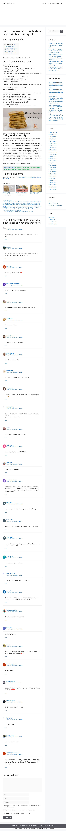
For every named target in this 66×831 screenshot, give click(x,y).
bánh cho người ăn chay (24, 201)
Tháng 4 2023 (52, 145)
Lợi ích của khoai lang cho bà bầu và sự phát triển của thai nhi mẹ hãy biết (56, 50)
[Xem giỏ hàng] (61, 3)
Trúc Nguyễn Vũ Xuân (12, 752)
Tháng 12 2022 (53, 152)
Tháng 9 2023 (52, 134)
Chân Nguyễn (10, 445)
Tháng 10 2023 (53, 132)
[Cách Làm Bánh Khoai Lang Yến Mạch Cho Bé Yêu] (36, 188)
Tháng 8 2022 (52, 156)
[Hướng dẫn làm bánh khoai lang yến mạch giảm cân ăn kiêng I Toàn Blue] (22, 188)
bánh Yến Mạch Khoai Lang (15, 206)
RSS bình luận (52, 221)
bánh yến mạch (27, 203)
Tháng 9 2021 (52, 174)
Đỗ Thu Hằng (52, 82)
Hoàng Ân (9, 591)
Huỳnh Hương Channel (55, 105)
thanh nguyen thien (11, 610)
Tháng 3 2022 (52, 163)
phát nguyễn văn (53, 96)
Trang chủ (44, 3)
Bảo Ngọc (9, 266)
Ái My (8, 427)
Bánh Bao (8, 502)
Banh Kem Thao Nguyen (12, 283)
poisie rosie (9, 370)
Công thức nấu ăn (8, 200)
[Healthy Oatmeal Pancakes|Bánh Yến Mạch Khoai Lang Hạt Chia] (9, 188)
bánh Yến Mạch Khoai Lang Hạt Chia (30, 206)
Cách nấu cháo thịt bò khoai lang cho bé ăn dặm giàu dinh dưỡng (56, 63)
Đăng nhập (51, 217)
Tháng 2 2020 (52, 187)
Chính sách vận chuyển (49, 828)
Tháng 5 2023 (52, 143)
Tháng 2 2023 (52, 150)
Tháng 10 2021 (52, 171)
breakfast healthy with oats (26, 207)
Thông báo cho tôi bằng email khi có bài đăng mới (17, 813)
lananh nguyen (10, 700)
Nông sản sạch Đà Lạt (54, 3)
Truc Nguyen (9, 556)
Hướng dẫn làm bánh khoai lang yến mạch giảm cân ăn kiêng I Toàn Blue (22, 194)
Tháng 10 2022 (53, 154)
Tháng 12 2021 (52, 169)
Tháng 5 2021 (52, 182)
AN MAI (8, 247)
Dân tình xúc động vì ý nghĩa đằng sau (12, 210)
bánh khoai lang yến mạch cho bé (16, 203)
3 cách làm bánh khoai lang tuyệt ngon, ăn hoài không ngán (56, 45)
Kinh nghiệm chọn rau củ (55, 205)
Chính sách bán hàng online (18, 828)
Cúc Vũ (8, 645)
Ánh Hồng (9, 462)
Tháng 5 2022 (52, 158)
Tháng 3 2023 (52, 147)
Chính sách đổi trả (40, 828)
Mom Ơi (8, 228)
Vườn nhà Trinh (9, 3)
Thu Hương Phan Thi (12, 664)
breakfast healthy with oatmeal (13, 207)
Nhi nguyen (9, 388)
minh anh (9, 627)
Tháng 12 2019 (52, 189)
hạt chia (33, 207)
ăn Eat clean (10, 201)
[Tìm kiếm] (61, 31)
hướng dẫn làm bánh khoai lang (18, 208)
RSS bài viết (52, 219)
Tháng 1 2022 (52, 167)
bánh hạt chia (33, 201)
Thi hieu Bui (9, 519)
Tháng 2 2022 (52, 165)
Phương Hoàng (10, 681)
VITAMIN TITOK (10, 573)
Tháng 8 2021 (52, 176)
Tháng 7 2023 (52, 139)
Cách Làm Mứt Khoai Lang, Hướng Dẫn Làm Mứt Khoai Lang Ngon (18, 211)
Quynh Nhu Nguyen (11, 480)
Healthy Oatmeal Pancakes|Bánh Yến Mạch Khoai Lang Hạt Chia (8, 194)
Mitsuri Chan (10, 735)
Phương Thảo (10, 407)
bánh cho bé (16, 201)
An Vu (8, 301)
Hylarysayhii (9, 718)
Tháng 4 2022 (52, 160)
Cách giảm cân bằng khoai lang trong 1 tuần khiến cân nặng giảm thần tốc (56, 68)
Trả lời (6, 239)
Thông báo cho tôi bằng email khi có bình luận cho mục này (19, 810)
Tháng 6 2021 (52, 180)
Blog (50, 201)
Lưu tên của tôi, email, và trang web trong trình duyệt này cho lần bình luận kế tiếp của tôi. (22, 805)
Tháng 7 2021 (52, 178)
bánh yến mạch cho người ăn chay (23, 204)
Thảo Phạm (9, 318)
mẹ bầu (26, 208)
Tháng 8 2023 (52, 136)
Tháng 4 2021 (52, 184)
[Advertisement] (33, 16)
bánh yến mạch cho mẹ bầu (10, 204)
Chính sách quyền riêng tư (29, 828)
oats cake (39, 208)
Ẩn (14, 44)
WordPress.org (52, 224)
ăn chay (5, 201)
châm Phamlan (10, 335)
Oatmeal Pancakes (32, 208)
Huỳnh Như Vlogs (53, 114)
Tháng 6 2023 (52, 141)
